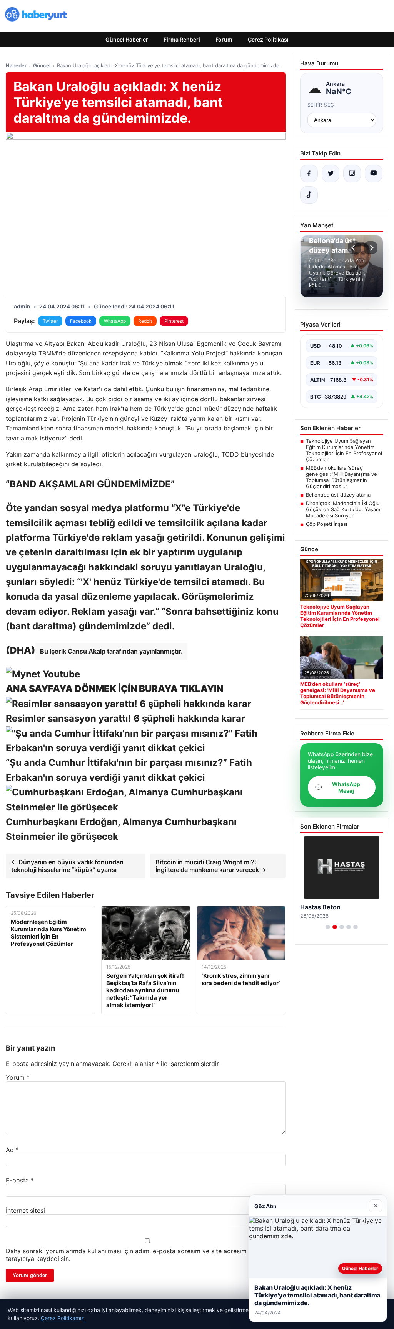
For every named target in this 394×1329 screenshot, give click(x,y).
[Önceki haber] (354, 247)
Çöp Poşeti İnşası (326, 524)
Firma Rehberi (182, 39)
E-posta (20, 1180)
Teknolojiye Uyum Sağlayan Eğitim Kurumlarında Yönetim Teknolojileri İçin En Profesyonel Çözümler (344, 450)
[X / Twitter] (330, 173)
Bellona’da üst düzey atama (338, 495)
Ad (12, 1150)
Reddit (145, 321)
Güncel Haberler (126, 39)
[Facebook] (309, 173)
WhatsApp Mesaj (337, 787)
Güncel (41, 65)
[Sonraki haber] (370, 247)
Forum (223, 39)
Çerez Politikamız (62, 1318)
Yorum (18, 1077)
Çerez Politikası (268, 39)
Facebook (81, 321)
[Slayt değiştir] (328, 927)
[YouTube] (373, 173)
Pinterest (174, 321)
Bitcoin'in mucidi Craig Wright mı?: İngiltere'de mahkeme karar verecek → (210, 866)
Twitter (50, 321)
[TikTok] (309, 195)
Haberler (16, 65)
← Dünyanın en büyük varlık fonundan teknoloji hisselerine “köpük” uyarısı (67, 866)
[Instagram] (352, 173)
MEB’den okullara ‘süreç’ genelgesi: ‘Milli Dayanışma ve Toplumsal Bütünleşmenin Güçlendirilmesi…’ (341, 477)
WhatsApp (115, 321)
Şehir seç (321, 105)
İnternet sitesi (25, 1210)
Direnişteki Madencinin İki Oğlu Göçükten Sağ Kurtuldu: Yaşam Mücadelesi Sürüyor (343, 509)
